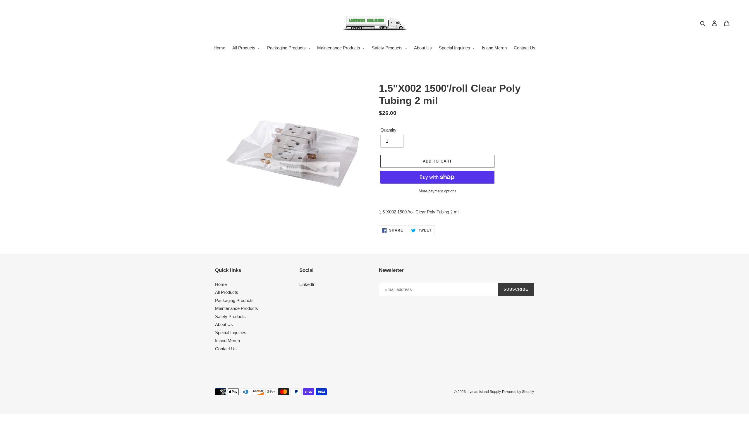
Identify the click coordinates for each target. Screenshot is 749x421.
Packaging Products (234, 300)
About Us (224, 324)
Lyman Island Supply (484, 392)
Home (221, 284)
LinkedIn (307, 284)
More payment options (437, 191)
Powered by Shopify (518, 392)
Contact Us (226, 348)
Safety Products (230, 316)
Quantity (388, 129)
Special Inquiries (230, 332)
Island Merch (227, 340)
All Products (226, 292)
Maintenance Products (236, 308)
